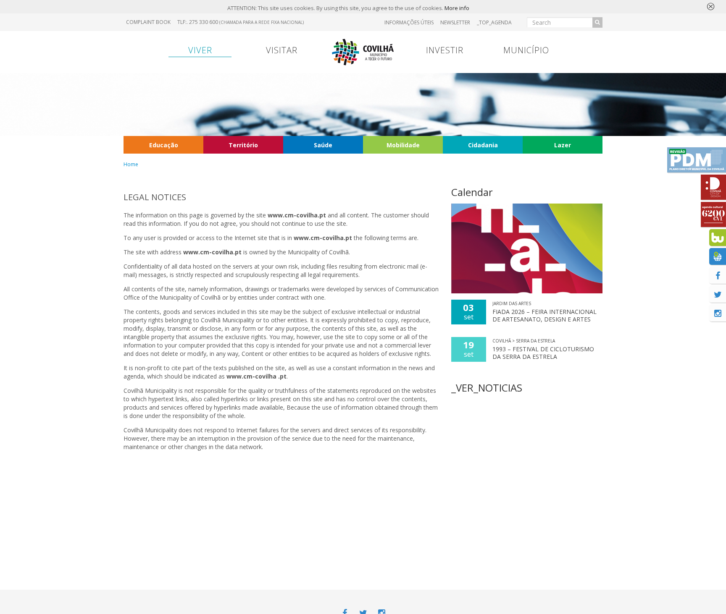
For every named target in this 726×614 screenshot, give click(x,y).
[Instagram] (717, 313)
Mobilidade (403, 145)
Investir (444, 50)
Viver (200, 50)
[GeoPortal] (717, 256)
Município (526, 50)
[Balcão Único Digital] (717, 237)
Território (243, 145)
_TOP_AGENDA (494, 22)
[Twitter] (717, 294)
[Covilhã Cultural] (713, 214)
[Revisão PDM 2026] (696, 159)
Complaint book (148, 22)
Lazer (562, 145)
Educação (163, 145)
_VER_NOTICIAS (486, 388)
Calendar (472, 192)
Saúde (323, 145)
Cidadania (483, 145)
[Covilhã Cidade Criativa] (713, 187)
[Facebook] (717, 275)
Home (131, 164)
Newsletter (455, 22)
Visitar (281, 50)
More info (457, 8)
